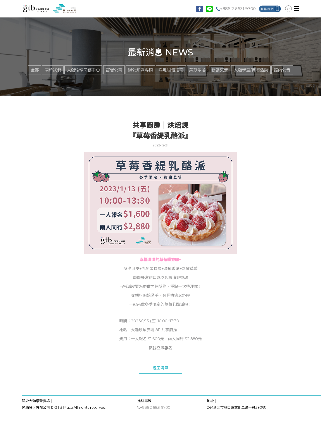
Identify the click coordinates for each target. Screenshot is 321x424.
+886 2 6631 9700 (238, 8)
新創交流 (219, 69)
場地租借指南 (171, 69)
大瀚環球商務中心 (83, 69)
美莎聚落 (197, 69)
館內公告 (282, 69)
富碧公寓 (114, 69)
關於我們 (53, 69)
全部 (35, 69)
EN (288, 8)
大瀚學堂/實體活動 (251, 69)
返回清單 (160, 368)
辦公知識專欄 (140, 69)
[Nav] (296, 8)
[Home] (49, 8)
